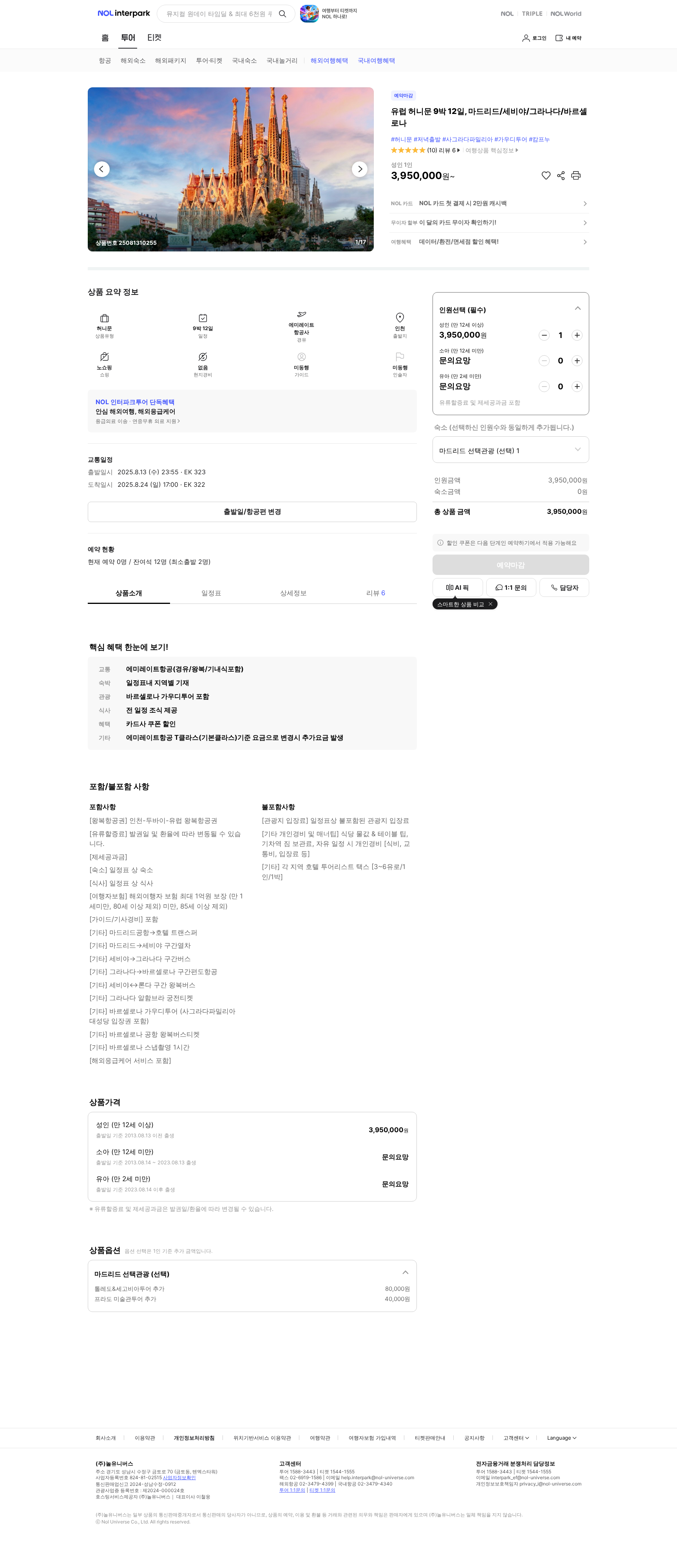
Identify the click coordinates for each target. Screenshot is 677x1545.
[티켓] (154, 37)
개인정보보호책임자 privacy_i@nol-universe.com (528, 1484)
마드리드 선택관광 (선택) (132, 1274)
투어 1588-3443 (297, 1472)
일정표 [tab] (211, 593)
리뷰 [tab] (376, 593)
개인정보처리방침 (194, 1438)
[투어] (127, 37)
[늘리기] (577, 335)
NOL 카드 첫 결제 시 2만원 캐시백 (463, 203)
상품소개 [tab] (129, 593)
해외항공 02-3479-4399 (306, 1484)
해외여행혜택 (329, 60)
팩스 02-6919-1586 (300, 1477)
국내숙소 (244, 60)
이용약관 (145, 1438)
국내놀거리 (282, 60)
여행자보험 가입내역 (372, 1438)
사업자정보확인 (179, 1477)
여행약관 (320, 1438)
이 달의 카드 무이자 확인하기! (457, 222)
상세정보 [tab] (293, 593)
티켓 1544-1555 (337, 1472)
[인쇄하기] (575, 175)
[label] (511, 309)
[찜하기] (546, 175)
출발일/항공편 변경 (252, 511)
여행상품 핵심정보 (489, 150)
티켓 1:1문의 (322, 1490)
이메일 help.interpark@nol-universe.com (370, 1477)
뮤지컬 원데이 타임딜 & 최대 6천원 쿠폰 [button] (219, 14)
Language (559, 1438)
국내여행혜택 (376, 60)
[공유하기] (561, 175)
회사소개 (106, 1438)
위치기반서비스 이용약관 (262, 1438)
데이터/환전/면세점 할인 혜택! (459, 241)
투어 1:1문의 (292, 1490)
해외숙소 (133, 60)
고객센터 (513, 1438)
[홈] (105, 37)
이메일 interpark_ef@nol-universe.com (518, 1477)
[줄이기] (544, 335)
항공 (105, 60)
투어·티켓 (209, 60)
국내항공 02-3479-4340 (365, 1484)
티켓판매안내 (430, 1438)
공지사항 (474, 1438)
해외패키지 (170, 60)
